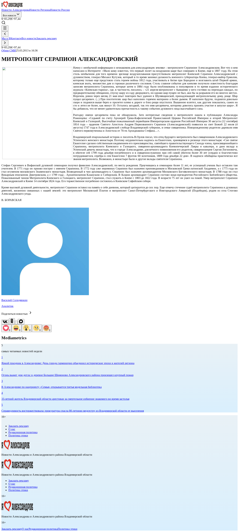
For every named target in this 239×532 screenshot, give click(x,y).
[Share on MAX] (21, 321)
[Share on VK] (5, 322)
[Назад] (4, 34)
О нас (11, 429)
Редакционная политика (22, 432)
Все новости (9, 15)
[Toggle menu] (4, 28)
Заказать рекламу (46, 38)
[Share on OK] (12, 321)
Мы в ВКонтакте (11, 38)
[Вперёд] (4, 43)
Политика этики (18, 435)
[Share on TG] (16, 322)
